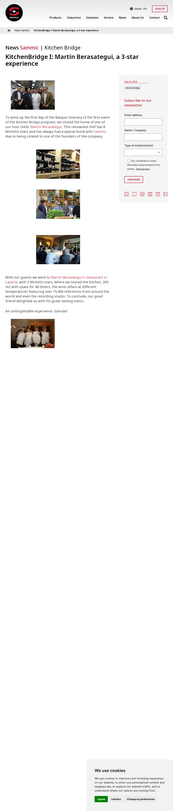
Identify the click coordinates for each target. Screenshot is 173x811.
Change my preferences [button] (141, 799)
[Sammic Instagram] (142, 194)
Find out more (143, 169)
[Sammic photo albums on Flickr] (150, 194)
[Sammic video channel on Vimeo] (126, 194)
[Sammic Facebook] (165, 194)
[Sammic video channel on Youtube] (134, 194)
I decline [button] (116, 799)
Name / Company (135, 130)
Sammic (100, 131)
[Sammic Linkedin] (158, 194)
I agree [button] (101, 799)
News (22, 47)
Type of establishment (138, 145)
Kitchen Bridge (62, 47)
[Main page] (14, 13)
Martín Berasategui (46, 126)
